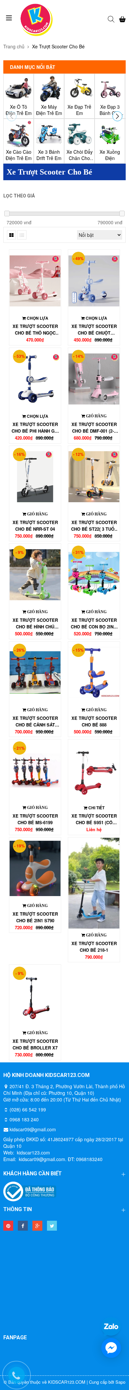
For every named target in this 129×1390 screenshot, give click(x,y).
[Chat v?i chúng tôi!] (111, 1348)
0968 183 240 (24, 1119)
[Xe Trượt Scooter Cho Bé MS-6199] (35, 770)
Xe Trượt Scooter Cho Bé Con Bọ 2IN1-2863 (94, 623)
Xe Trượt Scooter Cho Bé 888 (94, 721)
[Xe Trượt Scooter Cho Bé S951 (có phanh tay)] (93, 770)
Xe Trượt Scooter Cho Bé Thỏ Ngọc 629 (35, 329)
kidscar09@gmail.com (33, 1129)
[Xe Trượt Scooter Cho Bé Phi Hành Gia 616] (35, 378)
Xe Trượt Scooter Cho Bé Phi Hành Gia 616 (35, 427)
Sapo (120, 1382)
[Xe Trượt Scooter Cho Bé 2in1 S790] (35, 868)
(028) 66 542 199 (28, 1109)
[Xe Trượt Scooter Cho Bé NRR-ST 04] (35, 477)
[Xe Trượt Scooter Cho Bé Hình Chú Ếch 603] (35, 574)
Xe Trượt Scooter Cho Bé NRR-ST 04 (35, 525)
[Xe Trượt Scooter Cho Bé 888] (93, 672)
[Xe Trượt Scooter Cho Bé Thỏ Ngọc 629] (35, 280)
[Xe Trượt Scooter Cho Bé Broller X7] (35, 995)
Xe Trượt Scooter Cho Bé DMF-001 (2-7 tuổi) (94, 427)
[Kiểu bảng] (11, 235)
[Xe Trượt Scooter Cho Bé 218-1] (93, 883)
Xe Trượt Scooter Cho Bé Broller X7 (35, 1044)
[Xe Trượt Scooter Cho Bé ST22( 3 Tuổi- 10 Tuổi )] (93, 477)
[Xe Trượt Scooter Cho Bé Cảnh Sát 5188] (35, 672)
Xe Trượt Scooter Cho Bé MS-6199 (35, 819)
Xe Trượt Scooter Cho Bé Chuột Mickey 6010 (94, 329)
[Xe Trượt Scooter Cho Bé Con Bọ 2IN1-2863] (93, 574)
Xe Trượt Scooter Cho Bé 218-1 (94, 946)
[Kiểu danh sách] (21, 235)
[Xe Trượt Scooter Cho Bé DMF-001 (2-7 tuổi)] (93, 378)
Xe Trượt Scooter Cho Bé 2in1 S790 (35, 917)
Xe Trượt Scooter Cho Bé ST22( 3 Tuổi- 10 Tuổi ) (94, 525)
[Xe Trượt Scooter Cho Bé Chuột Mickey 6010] (93, 280)
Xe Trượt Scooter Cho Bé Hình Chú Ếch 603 (35, 623)
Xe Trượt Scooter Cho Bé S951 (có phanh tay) (94, 819)
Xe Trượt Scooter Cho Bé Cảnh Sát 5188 (35, 721)
